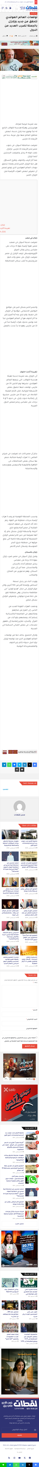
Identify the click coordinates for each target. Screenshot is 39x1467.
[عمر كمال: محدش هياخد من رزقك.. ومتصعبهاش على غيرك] (10, 904)
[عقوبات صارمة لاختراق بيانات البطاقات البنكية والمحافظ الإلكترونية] (10, 834)
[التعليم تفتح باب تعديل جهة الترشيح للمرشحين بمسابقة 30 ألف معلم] (28, 856)
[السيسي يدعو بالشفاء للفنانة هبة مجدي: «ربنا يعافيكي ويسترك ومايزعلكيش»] (10, 926)
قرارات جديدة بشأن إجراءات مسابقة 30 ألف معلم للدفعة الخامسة (11, 891)
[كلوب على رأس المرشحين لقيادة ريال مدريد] (29, 1305)
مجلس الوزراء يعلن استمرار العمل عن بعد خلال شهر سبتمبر (29, 913)
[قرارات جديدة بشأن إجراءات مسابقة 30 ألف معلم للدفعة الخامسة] (10, 882)
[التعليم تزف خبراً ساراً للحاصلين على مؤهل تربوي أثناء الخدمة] (28, 927)
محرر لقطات (32, 36)
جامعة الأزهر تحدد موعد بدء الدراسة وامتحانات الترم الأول (29, 843)
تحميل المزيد (19, 1224)
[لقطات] (28, 8)
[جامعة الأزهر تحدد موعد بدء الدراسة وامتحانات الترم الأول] (28, 834)
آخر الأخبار (33, 13)
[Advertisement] (19, 102)
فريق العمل (30, 1449)
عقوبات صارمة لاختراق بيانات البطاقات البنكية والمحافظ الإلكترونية (11, 843)
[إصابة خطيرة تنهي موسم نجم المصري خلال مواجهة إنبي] (29, 1282)
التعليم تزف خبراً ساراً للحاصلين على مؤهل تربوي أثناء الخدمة (30, 938)
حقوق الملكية (9, 1449)
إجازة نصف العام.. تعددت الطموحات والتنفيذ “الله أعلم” (11, 1337)
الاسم (34, 1010)
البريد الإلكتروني (31, 1019)
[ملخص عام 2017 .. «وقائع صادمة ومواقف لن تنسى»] (10, 1305)
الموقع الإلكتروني (31, 1028)
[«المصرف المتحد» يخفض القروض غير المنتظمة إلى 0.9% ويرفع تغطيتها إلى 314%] (29, 1327)
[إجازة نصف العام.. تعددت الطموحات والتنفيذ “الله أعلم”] (10, 1327)
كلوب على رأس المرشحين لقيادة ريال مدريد (29, 1314)
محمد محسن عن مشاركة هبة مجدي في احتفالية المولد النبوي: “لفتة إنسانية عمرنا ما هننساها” (11, 867)
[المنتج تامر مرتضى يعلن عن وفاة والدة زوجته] (28, 882)
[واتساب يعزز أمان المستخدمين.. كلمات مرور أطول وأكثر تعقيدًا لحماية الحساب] (31, 1179)
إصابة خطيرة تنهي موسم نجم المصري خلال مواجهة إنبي (30, 1292)
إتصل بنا (19, 1452)
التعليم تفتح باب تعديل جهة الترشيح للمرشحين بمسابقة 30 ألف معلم (29, 865)
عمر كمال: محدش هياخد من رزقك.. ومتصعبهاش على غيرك (10, 913)
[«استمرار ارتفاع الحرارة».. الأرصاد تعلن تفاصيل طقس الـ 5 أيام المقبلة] (28, 950)
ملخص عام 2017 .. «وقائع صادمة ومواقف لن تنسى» (10, 1314)
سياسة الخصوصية (20, 1449)
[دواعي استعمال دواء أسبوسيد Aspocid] (10, 1282)
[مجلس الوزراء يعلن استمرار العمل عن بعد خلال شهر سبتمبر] (28, 904)
